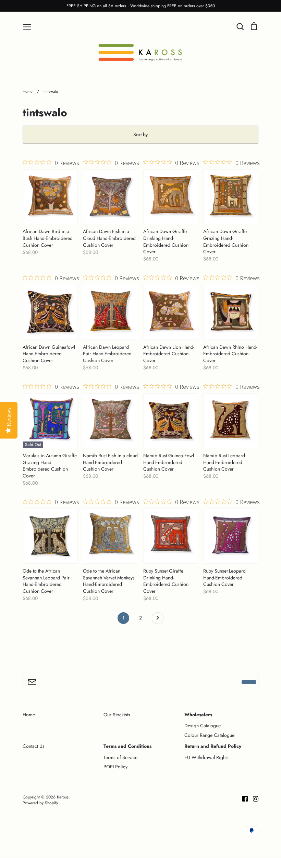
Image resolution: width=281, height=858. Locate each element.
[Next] (157, 620)
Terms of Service (120, 757)
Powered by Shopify (40, 803)
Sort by (140, 134)
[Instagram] (253, 798)
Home (29, 714)
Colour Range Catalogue (209, 735)
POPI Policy (115, 766)
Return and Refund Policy (212, 746)
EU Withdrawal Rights (206, 757)
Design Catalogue (202, 725)
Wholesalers (198, 714)
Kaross (63, 797)
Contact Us (34, 746)
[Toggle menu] (27, 26)
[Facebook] (242, 798)
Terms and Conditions (127, 746)
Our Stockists (116, 714)
